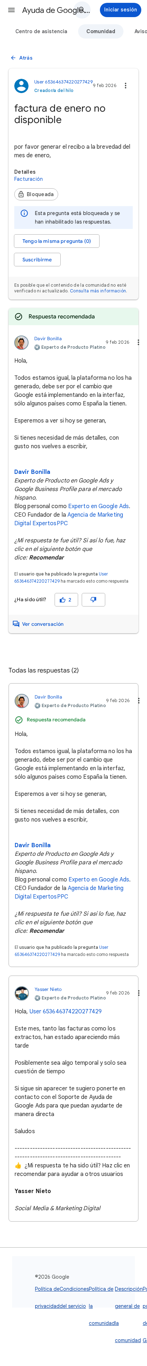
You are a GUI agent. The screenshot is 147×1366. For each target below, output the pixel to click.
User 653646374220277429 (66, 1011)
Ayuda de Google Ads (57, 10)
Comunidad (100, 31)
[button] (11, 10)
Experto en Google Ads (98, 506)
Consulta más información (98, 290)
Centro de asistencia (41, 31)
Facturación (28, 179)
